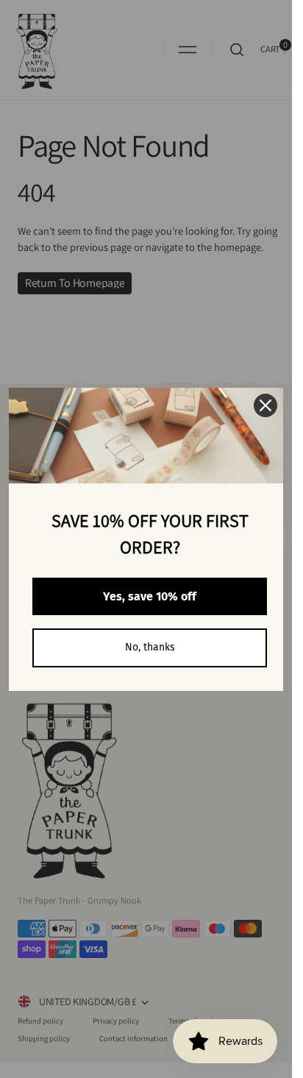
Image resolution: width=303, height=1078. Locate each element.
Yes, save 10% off (149, 596)
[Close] (265, 405)
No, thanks (150, 647)
